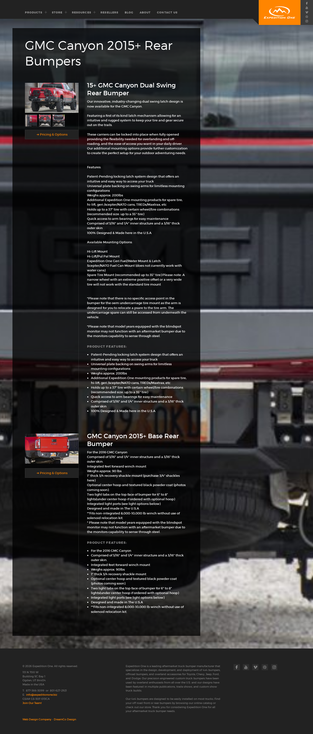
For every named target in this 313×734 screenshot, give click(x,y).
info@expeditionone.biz (41, 694)
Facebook (307, 3)
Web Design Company (36, 719)
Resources (81, 12)
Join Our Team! (32, 703)
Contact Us (167, 12)
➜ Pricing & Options (51, 134)
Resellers (109, 12)
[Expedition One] (280, 12)
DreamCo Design (65, 719)
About (145, 12)
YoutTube (307, 8)
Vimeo (307, 12)
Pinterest (307, 16)
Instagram (307, 21)
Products (33, 12)
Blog (129, 12)
